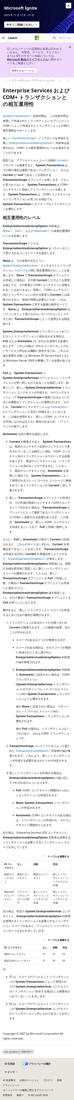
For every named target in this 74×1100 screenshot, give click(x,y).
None (6, 231)
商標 (19, 1095)
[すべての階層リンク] (6, 80)
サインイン (65, 37)
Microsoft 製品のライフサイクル (27, 59)
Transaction (58, 407)
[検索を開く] (54, 38)
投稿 (59, 1080)
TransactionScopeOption (31, 751)
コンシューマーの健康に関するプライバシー (27, 1090)
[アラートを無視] (68, 5)
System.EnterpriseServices (20, 265)
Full (17, 231)
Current (61, 160)
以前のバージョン (29, 1080)
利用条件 (7, 1095)
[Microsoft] (37, 38)
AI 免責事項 (9, 1080)
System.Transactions (16, 116)
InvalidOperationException (25, 559)
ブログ (46, 1080)
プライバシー (10, 1085)
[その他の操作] (68, 80)
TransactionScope (23, 138)
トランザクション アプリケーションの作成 (35, 80)
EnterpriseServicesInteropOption (30, 143)
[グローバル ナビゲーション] (3, 38)
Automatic (41, 231)
